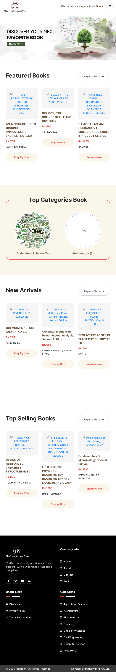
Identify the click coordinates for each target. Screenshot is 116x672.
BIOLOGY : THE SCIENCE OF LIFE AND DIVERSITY (56, 117)
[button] (8, 38)
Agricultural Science (75, 604)
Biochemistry (71, 617)
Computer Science (74, 643)
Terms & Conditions (20, 617)
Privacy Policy (17, 610)
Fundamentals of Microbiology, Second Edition (92, 460)
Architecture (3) (83, 253)
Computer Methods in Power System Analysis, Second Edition (58, 335)
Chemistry (69, 624)
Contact (68, 574)
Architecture (70, 610)
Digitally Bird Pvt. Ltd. (97, 668)
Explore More (92, 76)
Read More (69, 650)
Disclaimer (15, 604)
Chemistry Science (74, 630)
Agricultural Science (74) (33, 253)
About (67, 568)
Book (66, 581)
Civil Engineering (73, 637)
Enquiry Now (21, 157)
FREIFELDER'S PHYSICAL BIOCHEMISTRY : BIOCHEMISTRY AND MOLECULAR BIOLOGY (57, 474)
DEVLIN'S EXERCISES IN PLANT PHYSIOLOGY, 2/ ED (94, 339)
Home (67, 561)
